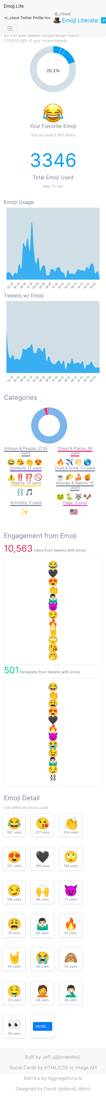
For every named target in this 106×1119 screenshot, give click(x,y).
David (50, 1088)
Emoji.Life (14, 6)
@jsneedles (66, 1057)
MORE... (42, 1026)
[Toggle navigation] (10, 28)
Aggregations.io (65, 1078)
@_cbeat (62, 13)
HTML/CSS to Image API (70, 1067)
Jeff (46, 1057)
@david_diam (74, 1088)
